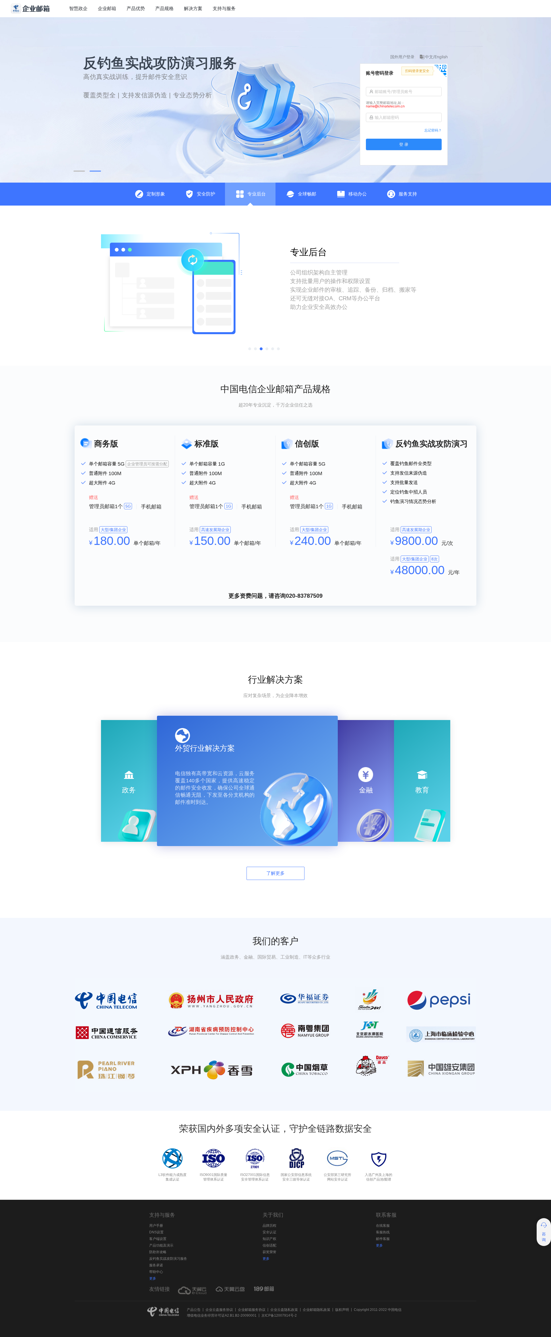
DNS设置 (156, 1232)
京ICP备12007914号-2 (279, 1315)
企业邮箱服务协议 (251, 1309)
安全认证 (269, 1232)
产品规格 (164, 8)
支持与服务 (224, 8)
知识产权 (269, 1239)
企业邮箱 (107, 8)
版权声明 (342, 1309)
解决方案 (193, 8)
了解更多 (275, 873)
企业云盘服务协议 (219, 1309)
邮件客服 (383, 1239)
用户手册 (156, 1226)
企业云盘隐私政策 (284, 1309)
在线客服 (383, 1226)
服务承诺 (156, 1265)
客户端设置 (157, 1239)
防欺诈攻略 (157, 1252)
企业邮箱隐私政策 (316, 1309)
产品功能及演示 (161, 1245)
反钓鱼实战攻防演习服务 (168, 1259)
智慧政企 (78, 8)
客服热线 (383, 1232)
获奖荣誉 (269, 1252)
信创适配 (269, 1245)
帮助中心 (156, 1272)
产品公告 (194, 1309)
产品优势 (136, 8)
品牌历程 (269, 1226)
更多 (152, 1278)
